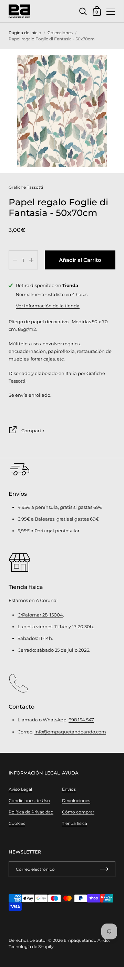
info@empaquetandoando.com (70, 731)
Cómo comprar (78, 812)
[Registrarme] (104, 869)
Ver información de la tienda (48, 305)
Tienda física (74, 823)
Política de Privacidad (31, 812)
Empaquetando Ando (86, 940)
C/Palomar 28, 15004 (40, 615)
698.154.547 (81, 719)
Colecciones (60, 32)
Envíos (69, 789)
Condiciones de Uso (29, 800)
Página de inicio (25, 32)
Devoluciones (76, 800)
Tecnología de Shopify (31, 946)
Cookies (17, 823)
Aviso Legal (20, 789)
